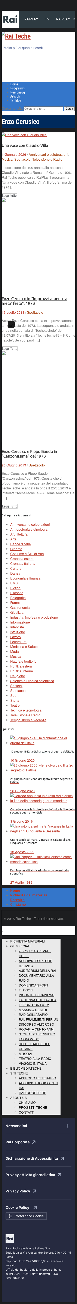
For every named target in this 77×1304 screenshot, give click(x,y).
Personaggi (17, 92)
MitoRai (25, 1053)
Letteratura (18, 641)
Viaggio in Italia (33, 1063)
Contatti (26, 1112)
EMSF (15, 583)
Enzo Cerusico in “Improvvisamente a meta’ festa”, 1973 (34, 301)
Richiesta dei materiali (28, 895)
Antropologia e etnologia (28, 529)
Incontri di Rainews (36, 995)
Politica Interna (21, 671)
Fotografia (18, 597)
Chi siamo (18, 904)
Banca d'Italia (20, 543)
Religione (17, 675)
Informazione (20, 622)
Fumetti (15, 602)
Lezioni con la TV (34, 1004)
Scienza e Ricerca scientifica (32, 680)
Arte (13, 539)
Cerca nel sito (12, 108)
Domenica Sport (33, 985)
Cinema (16, 548)
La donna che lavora (37, 1000)
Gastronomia (20, 607)
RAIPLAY (31, 19)
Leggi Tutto (9, 349)
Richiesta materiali (27, 941)
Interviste (17, 627)
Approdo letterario (37, 1078)
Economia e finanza (25, 578)
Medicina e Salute (24, 646)
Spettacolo (22, 159)
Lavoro (15, 636)
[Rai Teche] (16, 36)
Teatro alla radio (35, 1058)
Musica (7, 159)
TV (47, 19)
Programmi (17, 88)
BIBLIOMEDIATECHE (25, 1068)
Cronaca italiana (22, 563)
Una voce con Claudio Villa (25, 145)
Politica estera (21, 666)
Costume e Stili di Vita (27, 553)
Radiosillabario (33, 1014)
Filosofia (16, 592)
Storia (14, 700)
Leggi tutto (9, 196)
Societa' (16, 685)
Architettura (19, 534)
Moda (14, 651)
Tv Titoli (15, 100)
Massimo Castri (33, 1009)
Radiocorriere (32, 1092)
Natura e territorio (23, 661)
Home (14, 84)
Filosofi (26, 990)
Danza (15, 573)
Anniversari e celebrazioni (48, 154)
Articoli (15, 96)
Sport (14, 695)
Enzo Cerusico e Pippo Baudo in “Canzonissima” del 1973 (29, 453)
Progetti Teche (33, 1107)
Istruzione (17, 631)
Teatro (15, 705)
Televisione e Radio (47, 159)
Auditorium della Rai (37, 970)
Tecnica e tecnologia (25, 710)
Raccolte (17, 899)
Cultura (15, 568)
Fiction (15, 587)
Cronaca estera (22, 558)
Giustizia (17, 612)
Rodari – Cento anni (36, 1029)
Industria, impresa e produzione (34, 617)
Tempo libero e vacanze (28, 719)
